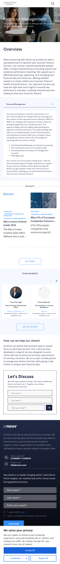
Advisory (7, 211)
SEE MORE (30, 261)
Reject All (43, 558)
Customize (15, 558)
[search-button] (52, 3)
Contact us (49, 408)
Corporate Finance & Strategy (13, 215)
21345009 (15, 458)
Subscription (9, 3)
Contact (10, 4)
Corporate (17, 311)
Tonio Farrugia (16, 302)
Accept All (30, 550)
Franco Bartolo (44, 302)
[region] (30, 545)
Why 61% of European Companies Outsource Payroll (43, 219)
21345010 (26, 458)
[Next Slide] (56, 281)
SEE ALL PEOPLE (30, 326)
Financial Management (15, 218)
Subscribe (13, 523)
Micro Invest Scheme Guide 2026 (15, 223)
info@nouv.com (16, 315)
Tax (23, 311)
